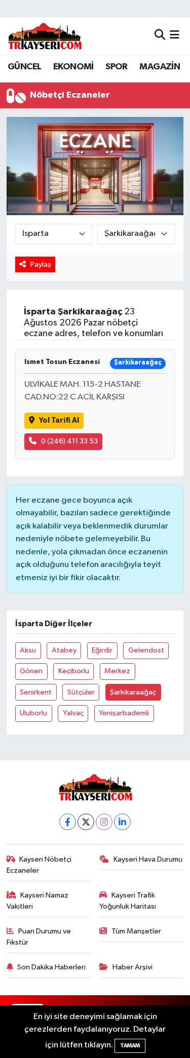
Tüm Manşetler (136, 931)
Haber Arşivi (132, 967)
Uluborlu (33, 713)
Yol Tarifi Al (59, 420)
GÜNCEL (24, 66)
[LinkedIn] (122, 821)
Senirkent (36, 692)
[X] (86, 821)
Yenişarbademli (124, 713)
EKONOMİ (73, 66)
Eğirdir (102, 650)
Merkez (117, 671)
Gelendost (146, 650)
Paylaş (40, 264)
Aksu (28, 650)
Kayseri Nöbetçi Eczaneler (39, 865)
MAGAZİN (159, 66)
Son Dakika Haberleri (51, 967)
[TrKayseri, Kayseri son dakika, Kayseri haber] (45, 35)
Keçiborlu (73, 671)
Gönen (31, 671)
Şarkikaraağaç (133, 692)
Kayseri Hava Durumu (147, 859)
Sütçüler (81, 692)
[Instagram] (104, 821)
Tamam (130, 1045)
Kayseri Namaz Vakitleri (38, 900)
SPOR (116, 66)
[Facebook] (67, 821)
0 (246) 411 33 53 (69, 441)
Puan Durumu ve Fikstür (39, 936)
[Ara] (160, 35)
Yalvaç (73, 713)
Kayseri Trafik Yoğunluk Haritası (127, 900)
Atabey (64, 650)
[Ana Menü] (174, 35)
